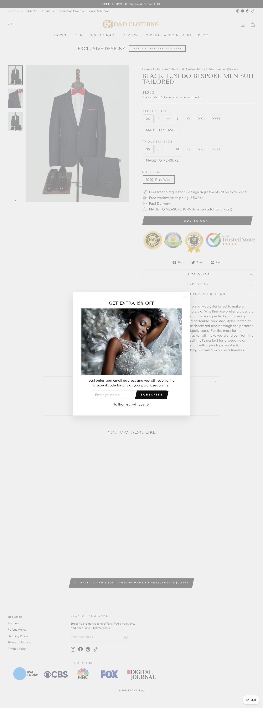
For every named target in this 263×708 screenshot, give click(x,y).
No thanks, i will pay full (132, 404)
